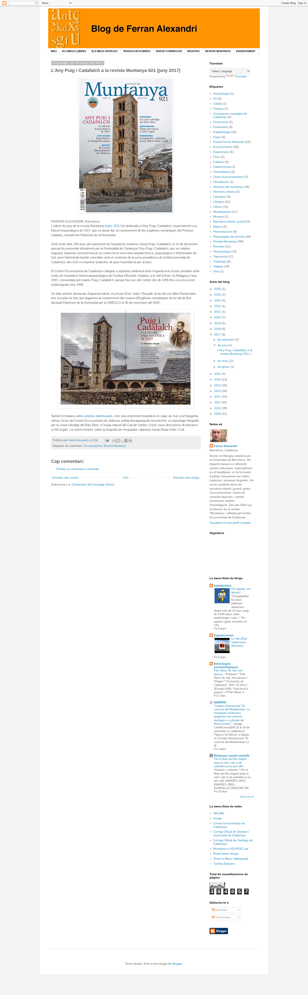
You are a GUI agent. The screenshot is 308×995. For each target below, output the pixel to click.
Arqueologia (221, 93)
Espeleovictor (224, 635)
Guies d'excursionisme (228, 176)
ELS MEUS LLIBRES (74, 51)
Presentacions (222, 231)
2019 (218, 323)
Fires (216, 157)
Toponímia (220, 256)
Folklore (218, 162)
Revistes (219, 246)
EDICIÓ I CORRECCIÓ (169, 51)
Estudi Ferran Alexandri (228, 141)
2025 (218, 294)
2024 (218, 300)
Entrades (221, 910)
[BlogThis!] (118, 440)
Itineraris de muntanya (228, 186)
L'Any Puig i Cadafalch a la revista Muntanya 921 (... (235, 351)
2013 (218, 391)
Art (215, 98)
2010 (218, 408)
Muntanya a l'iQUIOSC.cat (230, 848)
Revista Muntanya (115, 445)
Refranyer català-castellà (231, 755)
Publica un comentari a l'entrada (77, 469)
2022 (218, 306)
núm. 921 (112, 226)
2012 (218, 396)
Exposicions (221, 152)
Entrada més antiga (186, 477)
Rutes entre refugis (226, 853)
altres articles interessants (94, 416)
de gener (224, 366)
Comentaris (223, 917)
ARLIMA (218, 813)
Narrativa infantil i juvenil (229, 221)
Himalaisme (221, 181)
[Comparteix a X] (122, 440)
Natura (217, 226)
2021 (218, 311)
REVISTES (193, 51)
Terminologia (221, 251)
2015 (218, 379)
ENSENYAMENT (245, 51)
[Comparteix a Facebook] (126, 440)
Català (217, 103)
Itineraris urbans (224, 191)
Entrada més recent (65, 477)
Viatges (218, 266)
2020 (218, 317)
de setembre (226, 339)
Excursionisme (93, 445)
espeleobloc (223, 585)
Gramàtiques (221, 171)
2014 (218, 385)
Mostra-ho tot (247, 796)
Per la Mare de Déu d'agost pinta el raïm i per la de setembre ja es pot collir (230, 762)
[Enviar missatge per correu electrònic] (107, 440)
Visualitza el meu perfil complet (230, 522)
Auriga (217, 818)
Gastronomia (221, 166)
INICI (54, 51)
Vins (216, 271)
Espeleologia (221, 132)
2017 (218, 334)
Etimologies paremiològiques (226, 665)
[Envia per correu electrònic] (114, 440)
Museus (218, 216)
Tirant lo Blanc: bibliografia (230, 858)
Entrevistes (220, 127)
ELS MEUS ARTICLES (105, 51)
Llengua (218, 201)
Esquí (217, 137)
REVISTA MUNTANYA (218, 51)
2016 (218, 373)
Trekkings (219, 261)
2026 (218, 289)
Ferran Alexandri (225, 446)
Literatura (219, 196)
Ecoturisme (220, 122)
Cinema (218, 108)
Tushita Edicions (224, 863)
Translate (240, 76)
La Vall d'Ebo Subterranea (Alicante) (239, 642)
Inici (125, 477)
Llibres (217, 206)
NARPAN (220, 702)
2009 (218, 413)
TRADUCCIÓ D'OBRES (136, 51)
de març (223, 360)
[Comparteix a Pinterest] (130, 440)
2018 (218, 328)
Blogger (177, 963)
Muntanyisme (222, 211)
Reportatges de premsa (229, 236)
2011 (217, 402)
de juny (223, 345)
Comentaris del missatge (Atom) (93, 484)
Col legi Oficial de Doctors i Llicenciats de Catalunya (231, 833)
